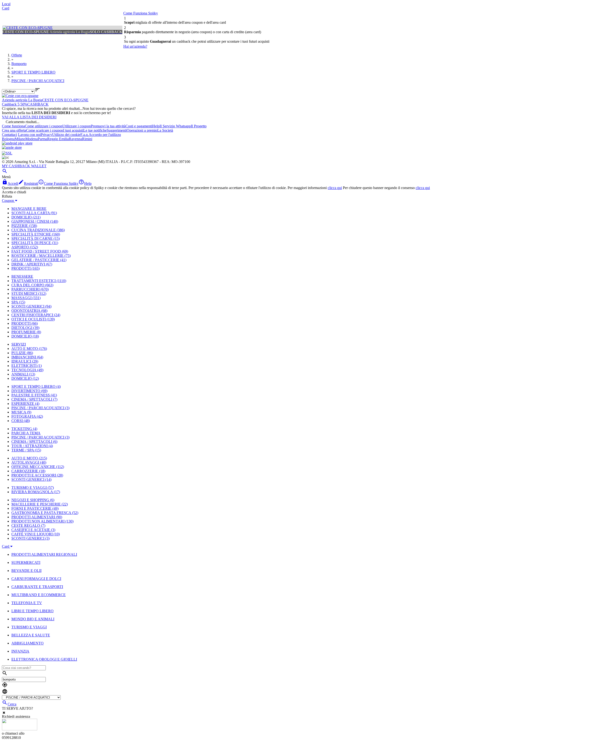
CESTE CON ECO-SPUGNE (65, 100)
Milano (20, 139)
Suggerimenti (117, 130)
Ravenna (75, 139)
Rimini (87, 139)
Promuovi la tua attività (108, 126)
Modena (31, 139)
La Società (165, 130)
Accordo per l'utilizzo (105, 135)
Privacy (46, 135)
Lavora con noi (29, 135)
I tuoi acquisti (73, 130)
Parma (42, 139)
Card (5, 8)
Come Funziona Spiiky (140, 13)
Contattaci (9, 135)
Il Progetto (199, 126)
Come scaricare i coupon (44, 130)
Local (6, 4)
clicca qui (335, 188)
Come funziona (13, 126)
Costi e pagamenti (138, 126)
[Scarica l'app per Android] (17, 143)
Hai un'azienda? (135, 46)
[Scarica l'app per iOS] (12, 147)
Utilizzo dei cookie (66, 135)
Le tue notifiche (95, 130)
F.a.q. (84, 135)
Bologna (8, 139)
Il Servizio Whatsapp (175, 126)
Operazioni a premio (142, 130)
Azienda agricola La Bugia (22, 100)
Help (156, 126)
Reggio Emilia (58, 139)
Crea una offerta (14, 130)
